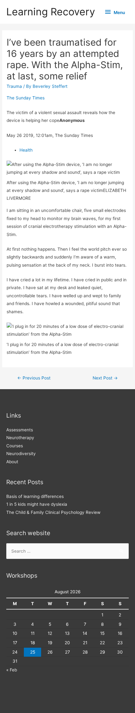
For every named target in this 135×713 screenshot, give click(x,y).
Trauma (14, 86)
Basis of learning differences (35, 496)
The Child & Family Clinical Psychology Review (53, 512)
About (12, 461)
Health (26, 150)
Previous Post (34, 377)
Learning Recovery (50, 12)
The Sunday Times (26, 97)
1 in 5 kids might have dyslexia (36, 504)
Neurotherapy (20, 437)
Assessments (19, 429)
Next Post (105, 377)
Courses (14, 445)
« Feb (11, 669)
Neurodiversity (21, 453)
